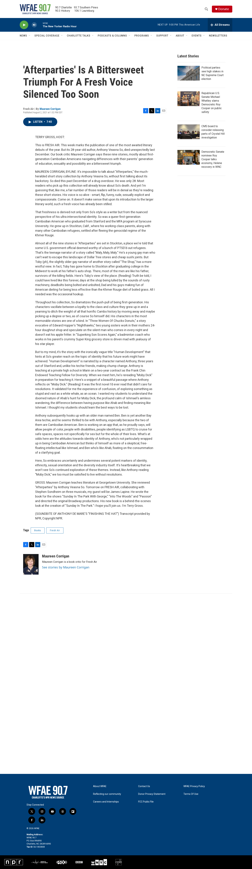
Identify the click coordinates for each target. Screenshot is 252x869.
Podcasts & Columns (112, 35)
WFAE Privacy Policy (194, 786)
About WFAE (99, 786)
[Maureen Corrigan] (31, 564)
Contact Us (144, 786)
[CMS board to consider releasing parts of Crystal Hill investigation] (188, 131)
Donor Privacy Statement (151, 794)
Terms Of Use (190, 794)
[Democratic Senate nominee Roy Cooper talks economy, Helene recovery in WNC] (188, 157)
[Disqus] (126, 640)
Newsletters (218, 35)
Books (37, 530)
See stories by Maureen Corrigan (65, 567)
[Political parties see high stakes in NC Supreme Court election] (188, 73)
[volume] (34, 25)
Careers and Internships (106, 801)
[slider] (39, 25)
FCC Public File (146, 801)
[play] (24, 25)
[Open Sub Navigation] (29, 35)
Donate (223, 9)
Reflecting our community (107, 794)
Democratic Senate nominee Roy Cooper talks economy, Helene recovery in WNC (212, 159)
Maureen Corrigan (50, 109)
